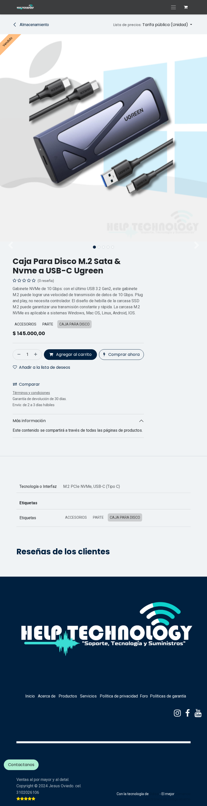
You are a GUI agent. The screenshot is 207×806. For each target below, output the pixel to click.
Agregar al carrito (73, 354)
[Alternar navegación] (173, 7)
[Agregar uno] (37, 355)
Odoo (154, 794)
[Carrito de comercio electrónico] (185, 7)
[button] (152, 24)
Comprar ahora (123, 354)
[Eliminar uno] (18, 355)
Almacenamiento (34, 24)
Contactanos (21, 765)
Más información (29, 421)
